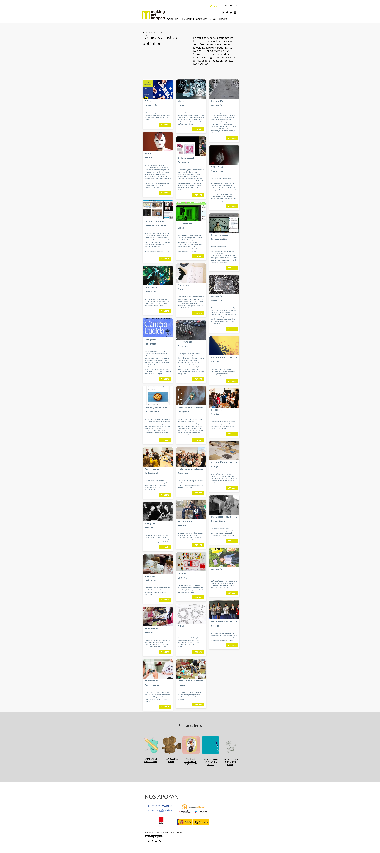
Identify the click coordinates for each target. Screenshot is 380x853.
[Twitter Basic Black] (231, 12)
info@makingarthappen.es (154, 837)
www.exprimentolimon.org (154, 835)
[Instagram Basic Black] (235, 12)
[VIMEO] (223, 12)
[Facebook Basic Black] (227, 12)
